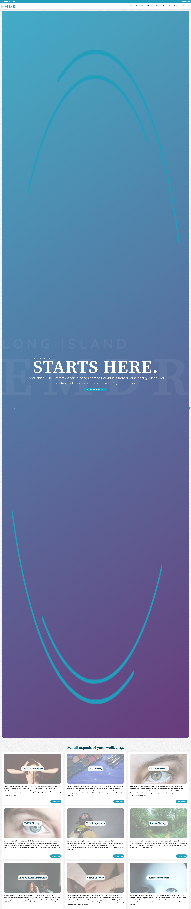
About (149, 6)
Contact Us (140, 6)
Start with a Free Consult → (95, 389)
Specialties (173, 6)
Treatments (160, 6)
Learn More (56, 801)
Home (131, 6)
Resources (185, 6)
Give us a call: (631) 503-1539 (9, 1)
